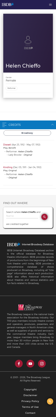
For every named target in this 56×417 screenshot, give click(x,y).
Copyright (30, 389)
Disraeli (7, 144)
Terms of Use (30, 406)
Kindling (7, 167)
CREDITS (15, 125)
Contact (30, 412)
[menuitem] (50, 4)
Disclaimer (30, 395)
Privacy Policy (30, 401)
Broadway (27, 133)
